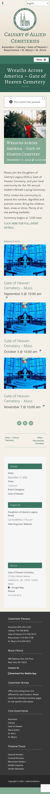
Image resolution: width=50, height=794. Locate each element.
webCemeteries (33, 781)
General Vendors (15, 754)
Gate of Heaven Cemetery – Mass (18, 285)
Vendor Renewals (16, 768)
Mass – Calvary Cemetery (12, 439)
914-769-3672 (29, 634)
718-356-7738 (26, 637)
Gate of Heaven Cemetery (21, 572)
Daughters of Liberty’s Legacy (22, 512)
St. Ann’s (12, 733)
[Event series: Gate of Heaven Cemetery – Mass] (6, 297)
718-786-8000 (22, 630)
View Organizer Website (20, 524)
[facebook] (2, 3)
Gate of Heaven (15, 493)
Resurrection (14, 730)
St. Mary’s (12, 737)
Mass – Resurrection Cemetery (38, 440)
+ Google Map (17, 587)
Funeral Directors (16, 758)
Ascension (12, 719)
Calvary (11, 722)
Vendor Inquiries (15, 765)
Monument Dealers (17, 761)
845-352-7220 (24, 627)
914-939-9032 (24, 641)
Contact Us (13, 667)
